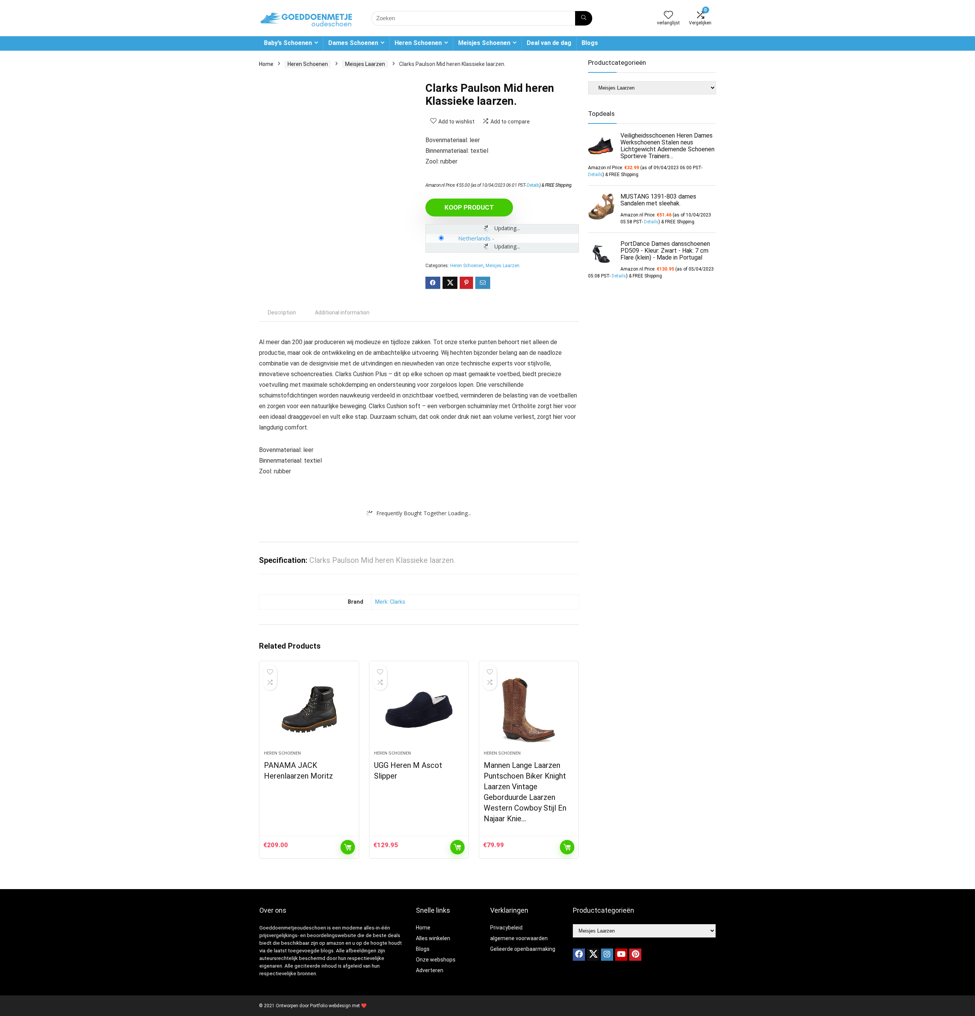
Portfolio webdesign (330, 1005)
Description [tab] (282, 312)
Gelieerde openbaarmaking (522, 949)
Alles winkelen (433, 938)
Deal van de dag (549, 42)
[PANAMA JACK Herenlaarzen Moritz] (309, 709)
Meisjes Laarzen (365, 64)
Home (266, 64)
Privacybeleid (506, 928)
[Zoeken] (583, 18)
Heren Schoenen (418, 42)
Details (533, 185)
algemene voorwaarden (519, 938)
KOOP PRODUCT (469, 207)
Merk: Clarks (390, 602)
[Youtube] (621, 955)
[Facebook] (579, 955)
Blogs (590, 42)
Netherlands (474, 238)
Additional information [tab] (342, 312)
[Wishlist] (668, 15)
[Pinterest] (635, 955)
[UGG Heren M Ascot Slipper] (419, 709)
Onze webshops (436, 960)
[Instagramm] (607, 955)
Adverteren (429, 970)
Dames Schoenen (353, 42)
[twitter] (593, 955)
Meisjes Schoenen (484, 42)
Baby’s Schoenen (288, 42)
